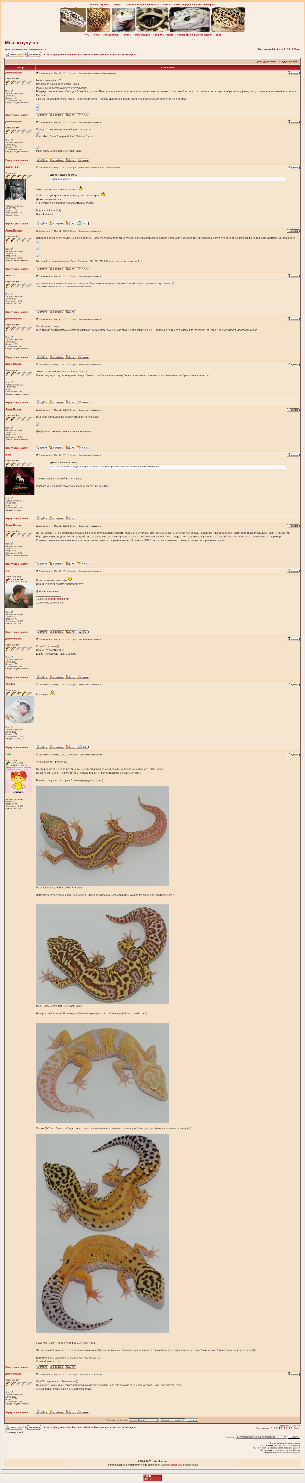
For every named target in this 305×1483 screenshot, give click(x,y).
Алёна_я (10, 275)
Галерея (129, 4)
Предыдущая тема (266, 61)
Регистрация (142, 34)
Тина (8, 754)
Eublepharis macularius (55, 598)
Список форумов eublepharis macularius (67, 54)
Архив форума (182, 4)
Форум (117, 4)
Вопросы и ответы (148, 4)
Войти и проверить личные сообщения (189, 34)
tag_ (7, 570)
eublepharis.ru (177, 1464)
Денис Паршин (13, 72)
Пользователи (111, 34)
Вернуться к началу (16, 115)
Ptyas (8, 454)
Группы (127, 34)
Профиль (158, 34)
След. (297, 49)
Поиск (96, 34)
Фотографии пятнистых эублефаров (115, 54)
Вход (218, 34)
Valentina (10, 684)
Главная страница (100, 4)
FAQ (86, 34)
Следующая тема (288, 61)
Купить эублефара (205, 4)
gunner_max (12, 167)
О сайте (166, 4)
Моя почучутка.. (22, 42)
